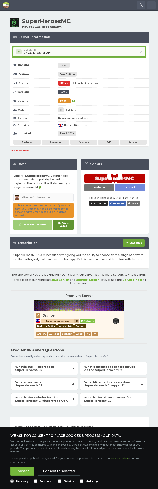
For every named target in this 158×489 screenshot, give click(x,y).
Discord (130, 187)
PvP (108, 142)
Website (99, 187)
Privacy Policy (119, 458)
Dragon (48, 315)
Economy (55, 142)
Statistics (69, 481)
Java (67, 74)
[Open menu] (151, 5)
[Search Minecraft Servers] (141, 5)
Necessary (22, 481)
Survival (133, 142)
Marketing (92, 481)
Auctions (27, 142)
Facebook (118, 203)
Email (134, 203)
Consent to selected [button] (59, 471)
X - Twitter (100, 203)
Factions (84, 142)
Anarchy (41, 334)
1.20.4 (63, 92)
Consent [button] (22, 471)
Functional (46, 481)
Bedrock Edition (88, 280)
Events (79, 334)
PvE (88, 334)
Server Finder (132, 280)
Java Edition (60, 280)
